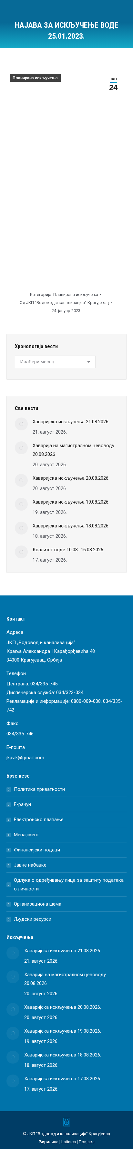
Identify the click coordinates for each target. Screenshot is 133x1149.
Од (64, 302)
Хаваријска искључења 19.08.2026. (71, 502)
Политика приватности (39, 789)
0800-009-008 (86, 701)
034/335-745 (43, 684)
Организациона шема (37, 904)
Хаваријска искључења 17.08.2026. (62, 1079)
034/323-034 (69, 692)
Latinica (68, 1141)
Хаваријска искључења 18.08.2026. (71, 526)
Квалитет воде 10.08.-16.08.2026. (68, 550)
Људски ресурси (32, 919)
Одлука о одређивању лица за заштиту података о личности (69, 884)
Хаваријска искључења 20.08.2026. (71, 478)
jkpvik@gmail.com (25, 758)
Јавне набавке (30, 865)
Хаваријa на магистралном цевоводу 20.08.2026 (73, 450)
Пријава (87, 1141)
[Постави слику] (21, 423)
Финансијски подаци (37, 850)
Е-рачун (22, 804)
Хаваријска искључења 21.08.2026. (71, 422)
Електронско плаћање (39, 819)
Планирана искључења (35, 78)
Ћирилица (48, 1141)
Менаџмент (26, 835)
